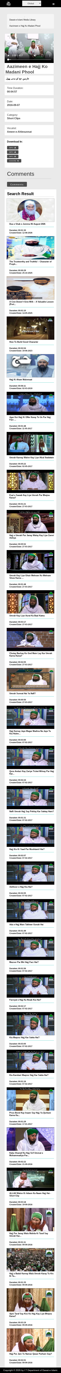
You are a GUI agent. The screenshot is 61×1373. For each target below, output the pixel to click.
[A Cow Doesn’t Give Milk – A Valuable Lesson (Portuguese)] (30, 288)
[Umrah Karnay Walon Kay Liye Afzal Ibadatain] (30, 443)
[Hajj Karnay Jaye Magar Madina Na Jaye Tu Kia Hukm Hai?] (30, 717)
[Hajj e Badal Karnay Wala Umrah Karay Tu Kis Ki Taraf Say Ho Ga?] (30, 1259)
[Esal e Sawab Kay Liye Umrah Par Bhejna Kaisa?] (30, 481)
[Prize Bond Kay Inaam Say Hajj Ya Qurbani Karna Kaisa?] (30, 1099)
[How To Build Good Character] (30, 328)
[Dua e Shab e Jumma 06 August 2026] (30, 210)
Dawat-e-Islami (16, 20)
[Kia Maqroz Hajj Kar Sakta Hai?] (30, 1023)
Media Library (29, 20)
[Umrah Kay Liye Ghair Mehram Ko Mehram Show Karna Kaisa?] (30, 561)
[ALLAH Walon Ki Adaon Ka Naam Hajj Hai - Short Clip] (30, 1179)
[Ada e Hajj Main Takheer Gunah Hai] (30, 910)
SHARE (13, 161)
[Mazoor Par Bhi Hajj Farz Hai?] (30, 948)
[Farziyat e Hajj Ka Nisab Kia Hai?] (30, 986)
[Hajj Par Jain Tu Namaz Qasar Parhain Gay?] (30, 1340)
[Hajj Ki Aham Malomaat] (30, 365)
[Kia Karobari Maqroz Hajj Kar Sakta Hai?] (30, 1061)
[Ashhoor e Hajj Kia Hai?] (30, 873)
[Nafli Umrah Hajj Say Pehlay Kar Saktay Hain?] (30, 797)
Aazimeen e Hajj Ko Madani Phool (24, 26)
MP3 (11, 152)
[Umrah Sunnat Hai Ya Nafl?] (30, 679)
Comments (17, 184)
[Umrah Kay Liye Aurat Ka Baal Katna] (30, 602)
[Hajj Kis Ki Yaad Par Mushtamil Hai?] (30, 835)
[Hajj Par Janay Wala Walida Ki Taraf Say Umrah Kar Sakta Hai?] (30, 1219)
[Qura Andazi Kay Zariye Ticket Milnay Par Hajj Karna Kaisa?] (30, 757)
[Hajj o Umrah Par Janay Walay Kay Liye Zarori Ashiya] (30, 521)
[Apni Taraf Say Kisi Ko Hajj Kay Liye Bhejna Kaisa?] (30, 1300)
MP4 (11, 148)
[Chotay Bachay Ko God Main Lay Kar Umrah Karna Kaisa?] (30, 639)
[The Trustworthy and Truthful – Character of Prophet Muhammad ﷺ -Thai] (30, 248)
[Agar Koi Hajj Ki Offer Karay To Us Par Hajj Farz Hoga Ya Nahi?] (30, 403)
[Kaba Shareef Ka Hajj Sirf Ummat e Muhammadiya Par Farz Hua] (30, 1139)
